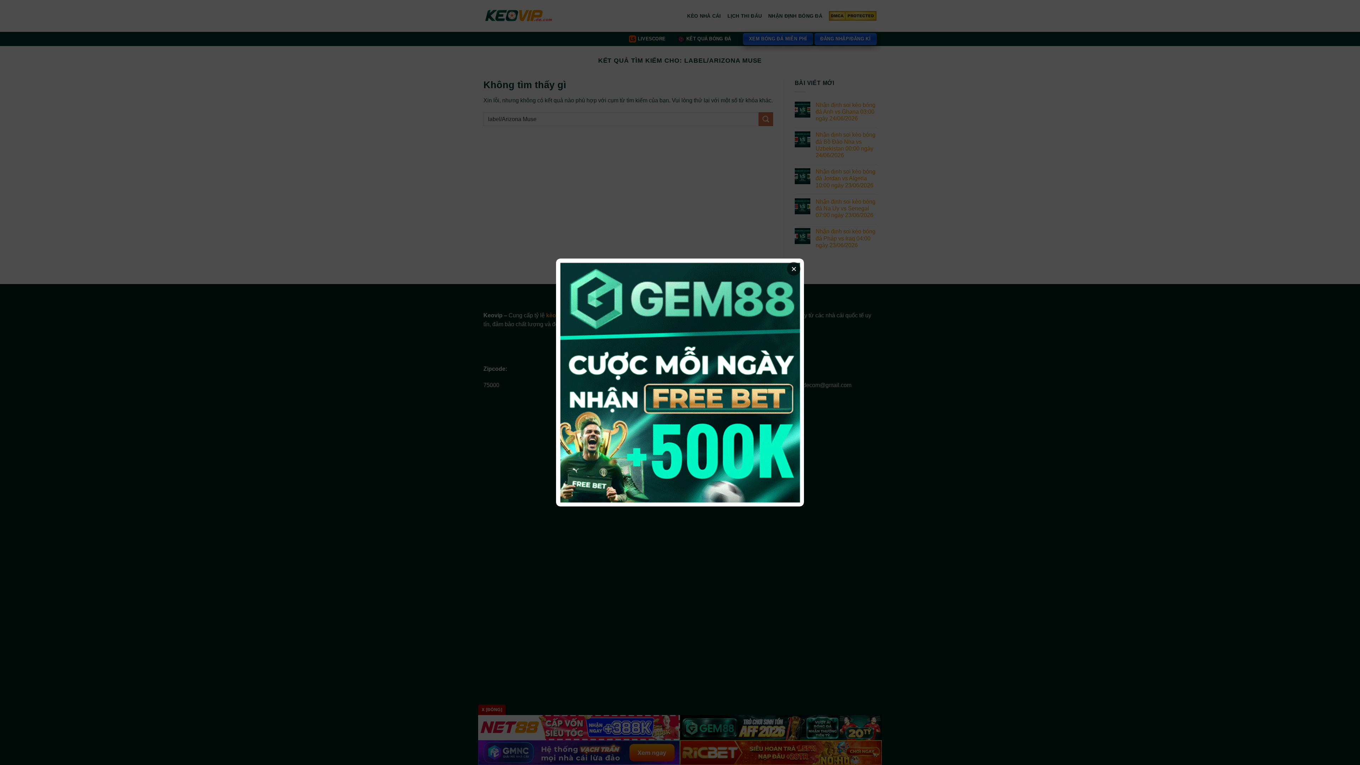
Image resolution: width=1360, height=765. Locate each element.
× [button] (794, 269)
